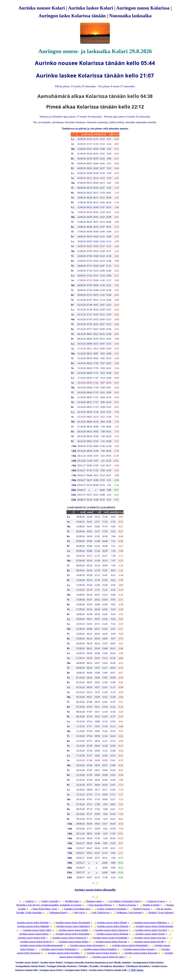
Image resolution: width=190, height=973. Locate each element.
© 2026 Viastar (136, 970)
